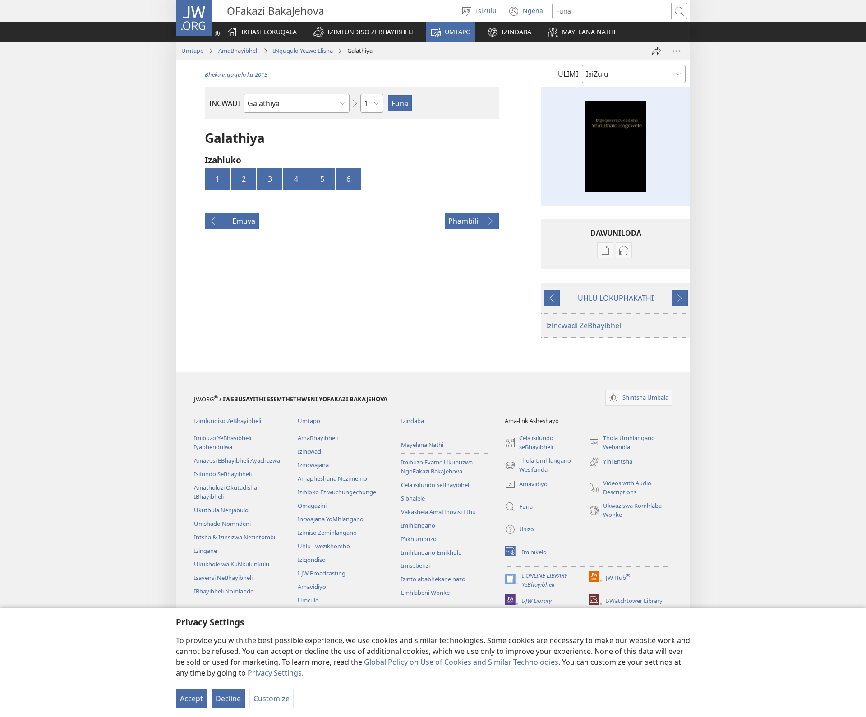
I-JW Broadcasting (321, 573)
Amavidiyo (312, 587)
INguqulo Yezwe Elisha (303, 50)
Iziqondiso (312, 560)
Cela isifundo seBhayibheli (435, 485)
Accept (191, 698)
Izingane (205, 551)
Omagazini (312, 505)
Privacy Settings (275, 673)
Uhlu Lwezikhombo (324, 546)
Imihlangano (418, 525)
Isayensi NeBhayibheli (223, 578)
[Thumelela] (657, 51)
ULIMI (568, 74)
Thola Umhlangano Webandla (622, 443)
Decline (228, 698)
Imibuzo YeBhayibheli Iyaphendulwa (222, 442)
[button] (364, 32)
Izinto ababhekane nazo (433, 579)
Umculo (308, 600)
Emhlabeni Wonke (425, 592)
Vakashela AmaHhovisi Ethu (438, 512)
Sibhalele (413, 498)
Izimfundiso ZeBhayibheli (227, 421)
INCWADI (224, 103)
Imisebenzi (415, 565)
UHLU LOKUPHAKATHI (616, 298)
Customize (271, 698)
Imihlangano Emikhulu (431, 552)
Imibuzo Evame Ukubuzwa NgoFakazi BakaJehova (437, 466)
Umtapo (192, 50)
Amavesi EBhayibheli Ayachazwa (237, 460)
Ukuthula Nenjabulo (221, 510)
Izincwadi (310, 451)
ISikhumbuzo (419, 539)
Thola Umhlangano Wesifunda (538, 465)
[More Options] (676, 51)
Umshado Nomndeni (222, 523)
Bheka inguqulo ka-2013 (236, 74)
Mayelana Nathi (422, 445)
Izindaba (412, 421)
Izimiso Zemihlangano (327, 533)
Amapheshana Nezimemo (332, 478)
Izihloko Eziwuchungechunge (337, 492)
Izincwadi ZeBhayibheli (584, 326)
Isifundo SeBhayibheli (223, 474)
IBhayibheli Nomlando (224, 591)
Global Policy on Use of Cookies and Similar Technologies (461, 662)
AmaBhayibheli (238, 50)
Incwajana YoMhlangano (331, 519)
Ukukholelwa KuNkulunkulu (231, 564)
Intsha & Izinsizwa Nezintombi (234, 537)
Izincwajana (313, 465)
